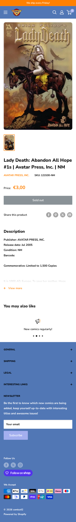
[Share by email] (69, 214)
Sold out (38, 200)
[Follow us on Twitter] (13, 465)
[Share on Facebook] (48, 214)
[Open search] (55, 12)
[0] (69, 12)
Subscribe (15, 435)
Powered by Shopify (15, 514)
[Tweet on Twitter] (62, 214)
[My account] (62, 12)
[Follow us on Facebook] (6, 465)
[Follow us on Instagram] (20, 465)
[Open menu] (5, 12)
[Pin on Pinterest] (55, 214)
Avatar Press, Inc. (16, 175)
